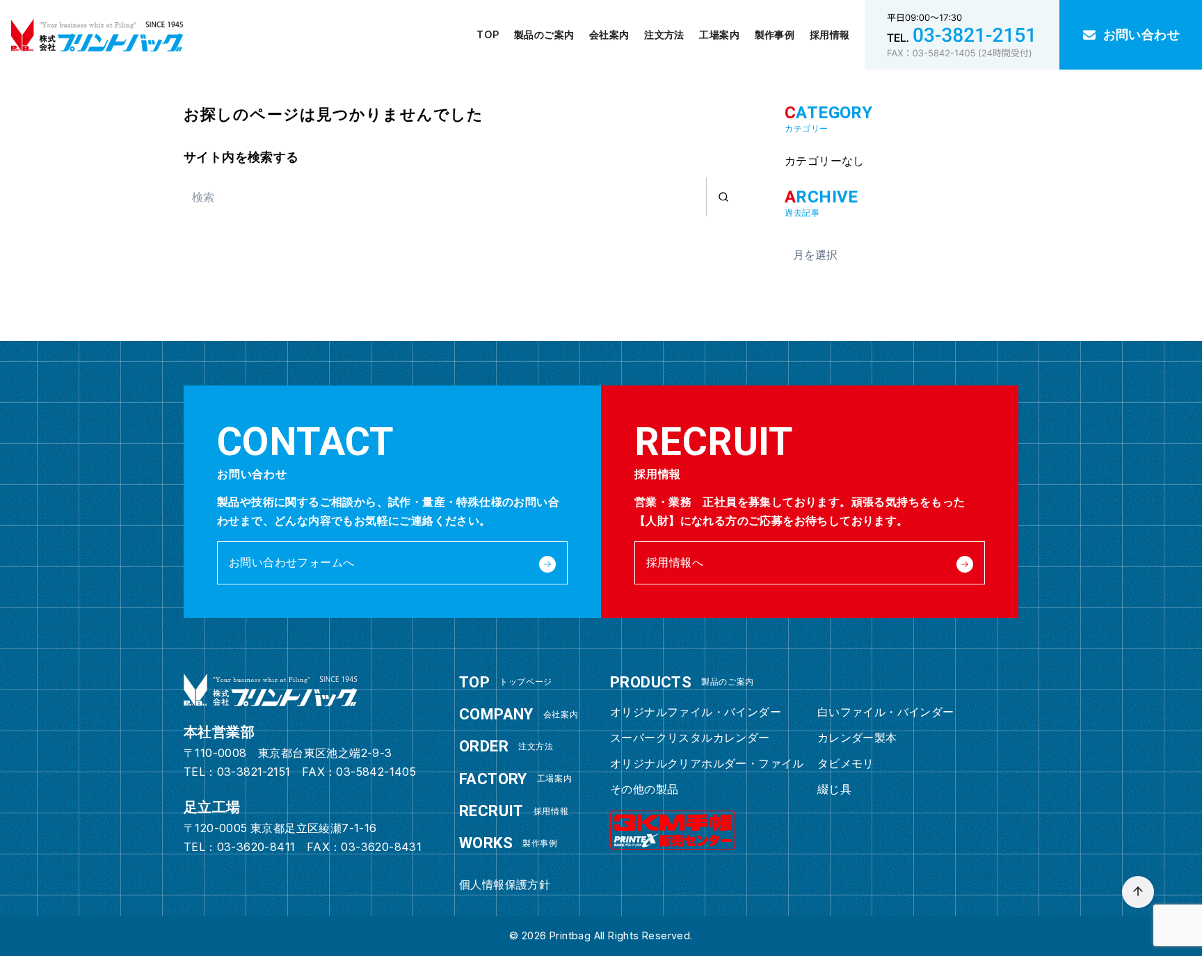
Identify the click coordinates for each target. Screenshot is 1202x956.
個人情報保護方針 (504, 884)
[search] (723, 196)
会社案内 (609, 34)
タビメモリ (845, 763)
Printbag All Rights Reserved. (621, 935)
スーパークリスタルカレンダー (690, 737)
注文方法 (664, 34)
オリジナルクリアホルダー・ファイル (707, 763)
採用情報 (830, 34)
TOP (487, 34)
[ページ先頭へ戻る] (1138, 892)
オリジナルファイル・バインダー (695, 712)
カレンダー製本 (857, 737)
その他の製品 (644, 789)
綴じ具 (834, 789)
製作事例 (775, 34)
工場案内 (719, 34)
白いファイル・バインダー (885, 712)
